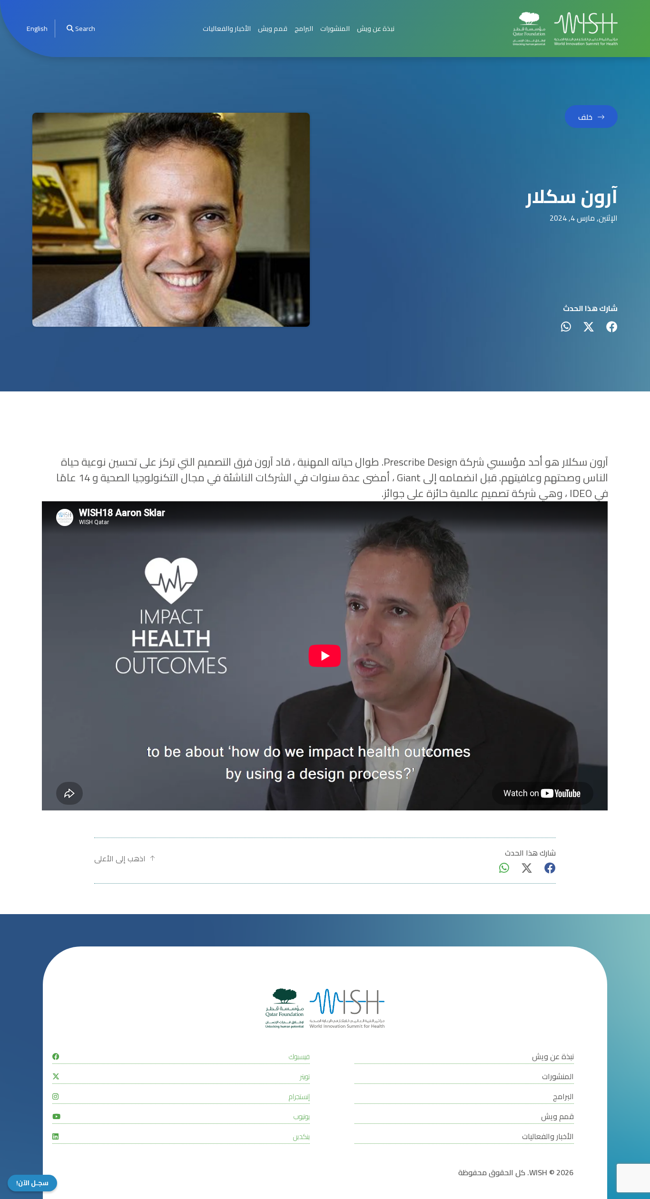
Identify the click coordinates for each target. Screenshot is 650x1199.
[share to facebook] (612, 326)
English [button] (37, 28)
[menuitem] (37, 29)
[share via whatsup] (566, 326)
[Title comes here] (565, 29)
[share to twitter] (588, 326)
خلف (585, 117)
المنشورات (335, 28)
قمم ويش (272, 28)
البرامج (304, 28)
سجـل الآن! (32, 1183)
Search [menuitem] (85, 28)
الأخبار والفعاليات (227, 28)
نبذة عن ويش (375, 28)
